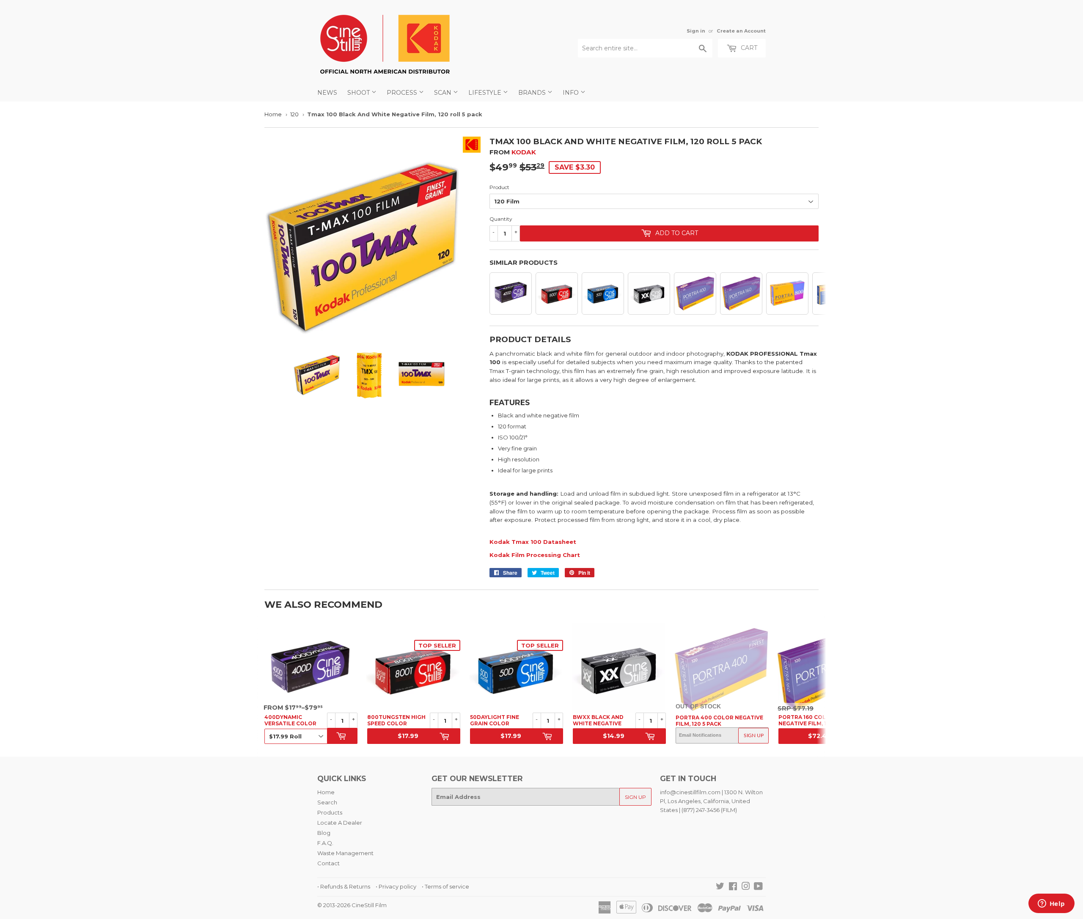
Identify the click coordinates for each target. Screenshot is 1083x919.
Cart (748, 48)
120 (294, 114)
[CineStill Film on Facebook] (732, 887)
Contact (328, 863)
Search (327, 802)
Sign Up (754, 735)
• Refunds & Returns (343, 886)
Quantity (500, 219)
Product (499, 187)
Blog (323, 832)
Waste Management (345, 853)
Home (273, 114)
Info (571, 92)
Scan (443, 92)
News (327, 92)
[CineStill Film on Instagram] (746, 887)
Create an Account (741, 31)
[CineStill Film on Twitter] (720, 887)
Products (329, 812)
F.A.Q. (325, 842)
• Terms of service (445, 886)
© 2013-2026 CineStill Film (352, 905)
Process (403, 92)
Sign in (696, 31)
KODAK (523, 152)
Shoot (359, 92)
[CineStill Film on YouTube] (758, 887)
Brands (532, 92)
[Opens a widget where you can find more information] (1051, 904)
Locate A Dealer (339, 822)
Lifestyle (485, 92)
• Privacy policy (396, 886)
